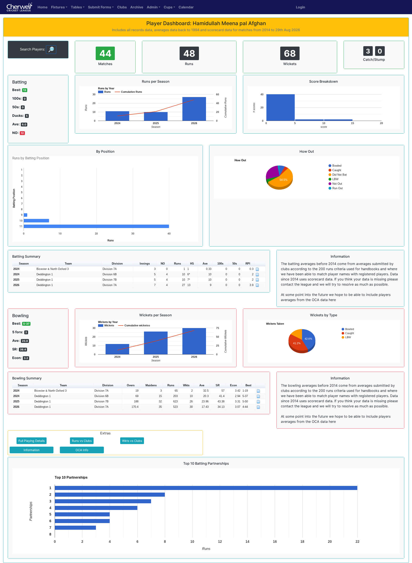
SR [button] (218, 385)
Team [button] (68, 263)
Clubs (122, 7)
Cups (168, 7)
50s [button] (234, 263)
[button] (259, 263)
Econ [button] (233, 385)
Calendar (186, 7)
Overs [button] (131, 385)
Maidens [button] (151, 385)
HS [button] (192, 263)
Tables (76, 7)
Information (31, 450)
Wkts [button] (186, 385)
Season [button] (24, 263)
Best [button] (248, 385)
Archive (136, 7)
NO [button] (163, 263)
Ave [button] (205, 263)
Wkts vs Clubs (132, 441)
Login (300, 7)
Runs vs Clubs (82, 441)
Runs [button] (177, 263)
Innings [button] (145, 263)
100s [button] (220, 263)
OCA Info (82, 450)
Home (43, 7)
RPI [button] (247, 263)
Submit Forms (99, 7)
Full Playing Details (31, 441)
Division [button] (117, 263)
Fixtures (58, 7)
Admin (152, 7)
